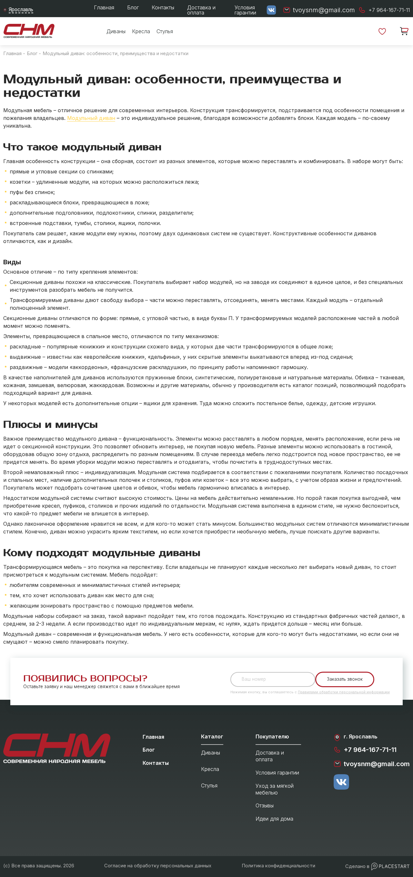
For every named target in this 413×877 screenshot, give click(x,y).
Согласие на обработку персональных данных (157, 865)
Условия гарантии (245, 10)
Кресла (141, 31)
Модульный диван (91, 118)
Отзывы (265, 805)
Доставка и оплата (201, 10)
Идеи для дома (274, 818)
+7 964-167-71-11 (370, 750)
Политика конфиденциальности (278, 865)
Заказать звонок (345, 679)
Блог (133, 7)
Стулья (164, 31)
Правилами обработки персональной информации (344, 692)
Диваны (116, 31)
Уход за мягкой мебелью (275, 789)
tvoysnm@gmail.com (377, 764)
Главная (104, 7)
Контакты (163, 7)
